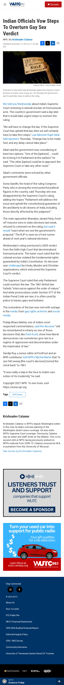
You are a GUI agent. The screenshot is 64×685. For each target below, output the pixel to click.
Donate (54, 4)
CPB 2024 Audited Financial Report (22, 628)
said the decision (45, 326)
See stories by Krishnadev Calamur (22, 451)
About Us (10, 603)
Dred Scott (31, 334)
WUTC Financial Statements (19, 622)
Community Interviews (16, 647)
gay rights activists (36, 311)
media (13, 311)
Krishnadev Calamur (22, 39)
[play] (4, 681)
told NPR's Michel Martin (37, 357)
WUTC (15, 597)
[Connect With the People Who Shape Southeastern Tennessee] (32, 493)
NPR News (17, 394)
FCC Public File (12, 615)
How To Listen (12, 609)
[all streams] (60, 681)
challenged (14, 265)
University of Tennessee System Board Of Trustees (30, 653)
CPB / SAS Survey (14, 641)
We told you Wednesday (17, 103)
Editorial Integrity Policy (17, 634)
